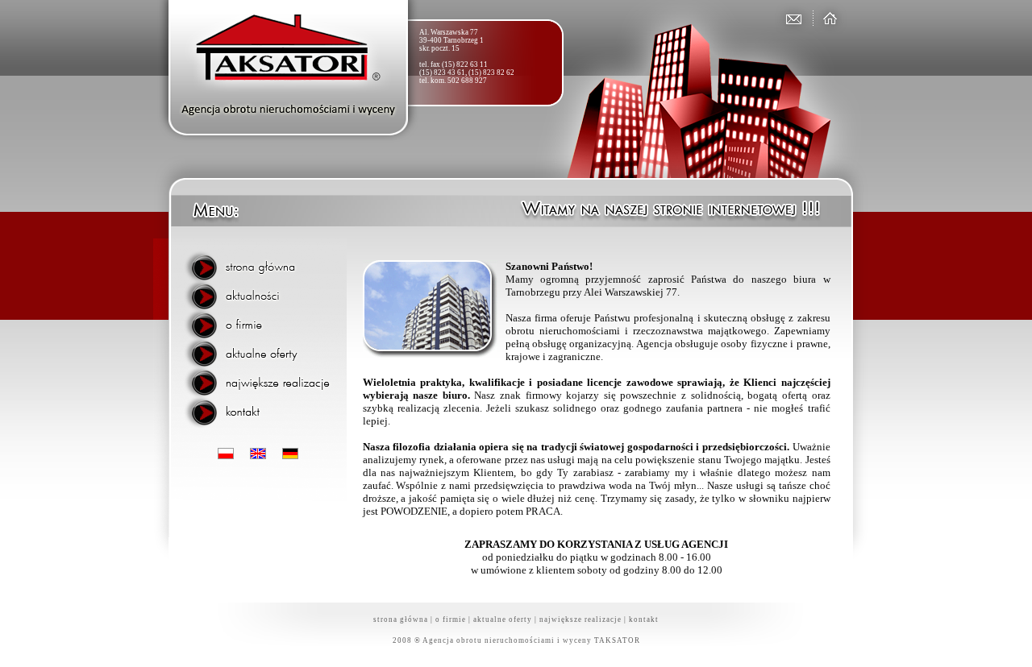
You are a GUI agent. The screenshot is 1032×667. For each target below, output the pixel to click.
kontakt (644, 619)
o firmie (450, 619)
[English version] (258, 455)
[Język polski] (226, 455)
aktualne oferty (502, 619)
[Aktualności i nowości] (262, 294)
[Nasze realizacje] (262, 376)
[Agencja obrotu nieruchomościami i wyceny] (827, 18)
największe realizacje (580, 619)
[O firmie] (262, 321)
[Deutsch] (290, 455)
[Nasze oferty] (262, 349)
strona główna (400, 619)
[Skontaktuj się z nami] (792, 18)
